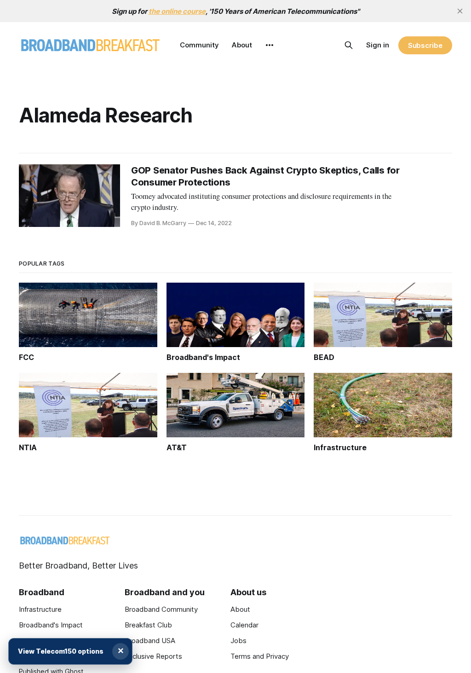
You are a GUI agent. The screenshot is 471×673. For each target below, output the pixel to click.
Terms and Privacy (259, 656)
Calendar (244, 625)
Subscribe (425, 45)
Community (199, 45)
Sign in (377, 45)
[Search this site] (348, 45)
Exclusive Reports (153, 656)
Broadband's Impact (51, 625)
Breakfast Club (148, 625)
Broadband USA (150, 640)
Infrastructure (40, 609)
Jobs (238, 640)
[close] (460, 11)
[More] (269, 45)
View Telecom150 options (60, 651)
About (242, 45)
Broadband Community (161, 609)
